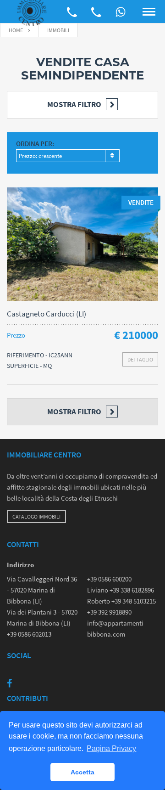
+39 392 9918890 (109, 612)
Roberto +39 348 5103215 (121, 601)
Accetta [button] (82, 772)
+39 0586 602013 (29, 634)
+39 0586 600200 (109, 579)
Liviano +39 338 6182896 (120, 590)
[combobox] (68, 155)
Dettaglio (140, 359)
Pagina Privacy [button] (111, 748)
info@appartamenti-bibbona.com (116, 628)
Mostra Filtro (74, 104)
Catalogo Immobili (36, 516)
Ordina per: (35, 143)
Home (16, 30)
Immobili (58, 30)
